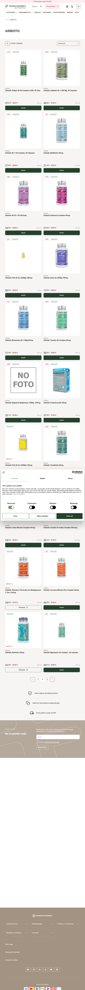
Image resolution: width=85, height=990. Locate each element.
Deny (15, 516)
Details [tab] (42, 478)
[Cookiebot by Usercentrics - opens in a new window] (73, 472)
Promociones (50, 6)
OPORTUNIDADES (59, 12)
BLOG (77, 12)
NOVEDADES (47, 12)
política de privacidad (52, 742)
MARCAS (70, 12)
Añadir (23, 108)
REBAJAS (38, 12)
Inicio (7, 20)
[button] (42, 924)
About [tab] (70, 478)
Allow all (69, 516)
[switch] (32, 507)
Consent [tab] (15, 478)
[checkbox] (37, 742)
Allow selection (42, 516)
